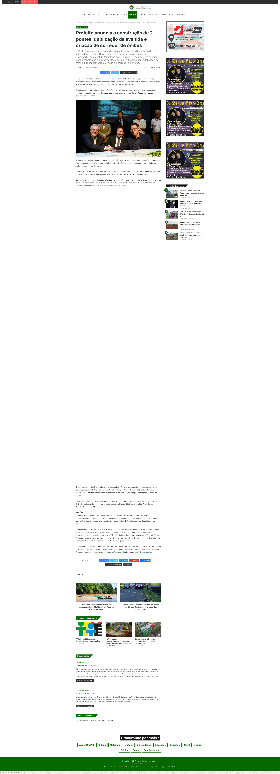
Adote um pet (86, 745)
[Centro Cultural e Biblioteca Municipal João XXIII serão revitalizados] (148, 629)
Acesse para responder (85, 680)
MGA (79, 67)
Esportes (101, 15)
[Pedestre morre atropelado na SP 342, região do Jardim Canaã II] (172, 215)
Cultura (113, 15)
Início (79, 22)
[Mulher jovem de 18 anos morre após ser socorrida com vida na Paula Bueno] (172, 204)
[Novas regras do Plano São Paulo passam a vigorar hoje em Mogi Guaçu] (172, 194)
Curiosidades (144, 745)
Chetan (12, 773)
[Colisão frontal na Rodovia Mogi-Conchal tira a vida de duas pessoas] (172, 236)
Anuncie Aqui (167, 15)
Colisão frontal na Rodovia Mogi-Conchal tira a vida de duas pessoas (190, 235)
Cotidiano (115, 745)
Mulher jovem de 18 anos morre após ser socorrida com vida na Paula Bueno (191, 203)
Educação (152, 15)
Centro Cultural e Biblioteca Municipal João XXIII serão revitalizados (145, 641)
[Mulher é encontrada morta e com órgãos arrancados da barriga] (172, 225)
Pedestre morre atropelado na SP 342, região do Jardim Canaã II (192, 214)
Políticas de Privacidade (140, 764)
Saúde (141, 15)
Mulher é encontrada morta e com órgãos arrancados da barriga (190, 224)
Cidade (132, 15)
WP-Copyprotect (20, 773)
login (92, 720)
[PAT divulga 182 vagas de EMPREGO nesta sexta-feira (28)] (89, 629)
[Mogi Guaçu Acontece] (140, 7)
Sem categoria (151, 750)
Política (91, 15)
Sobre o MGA (181, 15)
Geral (123, 15)
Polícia (80, 15)
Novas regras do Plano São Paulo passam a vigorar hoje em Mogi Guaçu (192, 193)
